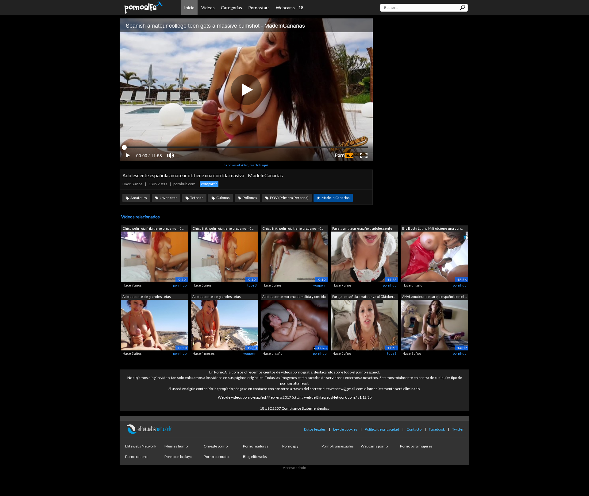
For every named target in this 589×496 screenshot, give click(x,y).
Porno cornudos (217, 456)
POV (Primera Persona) (289, 197)
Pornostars (259, 7)
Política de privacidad (382, 429)
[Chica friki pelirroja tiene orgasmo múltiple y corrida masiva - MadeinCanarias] (224, 256)
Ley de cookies (345, 429)
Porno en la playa (178, 456)
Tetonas (196, 197)
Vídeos (208, 7)
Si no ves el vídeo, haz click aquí (246, 165)
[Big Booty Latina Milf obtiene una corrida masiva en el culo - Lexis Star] (434, 256)
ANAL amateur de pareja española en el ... (434, 297)
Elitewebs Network (140, 446)
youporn (319, 285)
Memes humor (176, 446)
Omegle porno (216, 446)
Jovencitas (168, 197)
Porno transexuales (337, 446)
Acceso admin (294, 467)
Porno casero (136, 456)
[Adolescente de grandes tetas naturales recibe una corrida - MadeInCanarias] (154, 324)
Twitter (458, 429)
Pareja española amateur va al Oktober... (363, 297)
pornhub (180, 285)
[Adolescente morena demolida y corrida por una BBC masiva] (294, 324)
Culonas (223, 197)
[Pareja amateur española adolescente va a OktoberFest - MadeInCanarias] (364, 256)
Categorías (231, 7)
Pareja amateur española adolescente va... (362, 229)
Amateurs (138, 197)
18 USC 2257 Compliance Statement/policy (294, 408)
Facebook (437, 429)
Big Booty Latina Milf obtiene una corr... (432, 228)
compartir (209, 184)
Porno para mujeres (416, 446)
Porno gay (290, 446)
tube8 (251, 285)
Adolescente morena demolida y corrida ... (294, 297)
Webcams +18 (289, 7)
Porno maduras (255, 446)
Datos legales (315, 429)
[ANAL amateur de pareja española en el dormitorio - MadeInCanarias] (434, 324)
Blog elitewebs (255, 456)
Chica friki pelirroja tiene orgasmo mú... (222, 228)
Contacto (414, 429)
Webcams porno (374, 446)
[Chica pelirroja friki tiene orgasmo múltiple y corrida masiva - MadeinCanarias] (154, 256)
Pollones (250, 197)
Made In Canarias (335, 197)
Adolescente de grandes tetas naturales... (146, 297)
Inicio (189, 7)
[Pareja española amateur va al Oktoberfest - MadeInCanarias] (364, 324)
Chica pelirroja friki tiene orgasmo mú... (152, 228)
